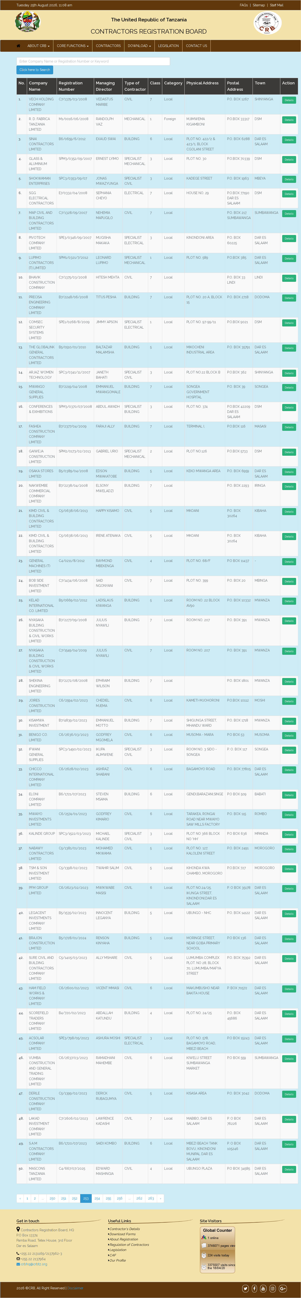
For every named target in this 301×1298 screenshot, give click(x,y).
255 (108, 1198)
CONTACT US (196, 46)
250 (52, 1198)
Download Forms (122, 1234)
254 (97, 1198)
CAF (112, 1255)
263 (151, 1198)
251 (63, 1198)
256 (120, 1198)
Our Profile (117, 1260)
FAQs (244, 5)
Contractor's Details (124, 1229)
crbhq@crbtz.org (33, 1264)
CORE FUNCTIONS (71, 46)
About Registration (123, 1239)
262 (139, 1198)
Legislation (117, 1250)
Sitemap (259, 5)
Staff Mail (276, 5)
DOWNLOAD (138, 46)
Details (289, 100)
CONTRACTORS (108, 46)
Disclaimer (75, 1288)
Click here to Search (35, 70)
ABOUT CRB (37, 46)
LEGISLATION (168, 46)
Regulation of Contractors (129, 1245)
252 (74, 1198)
